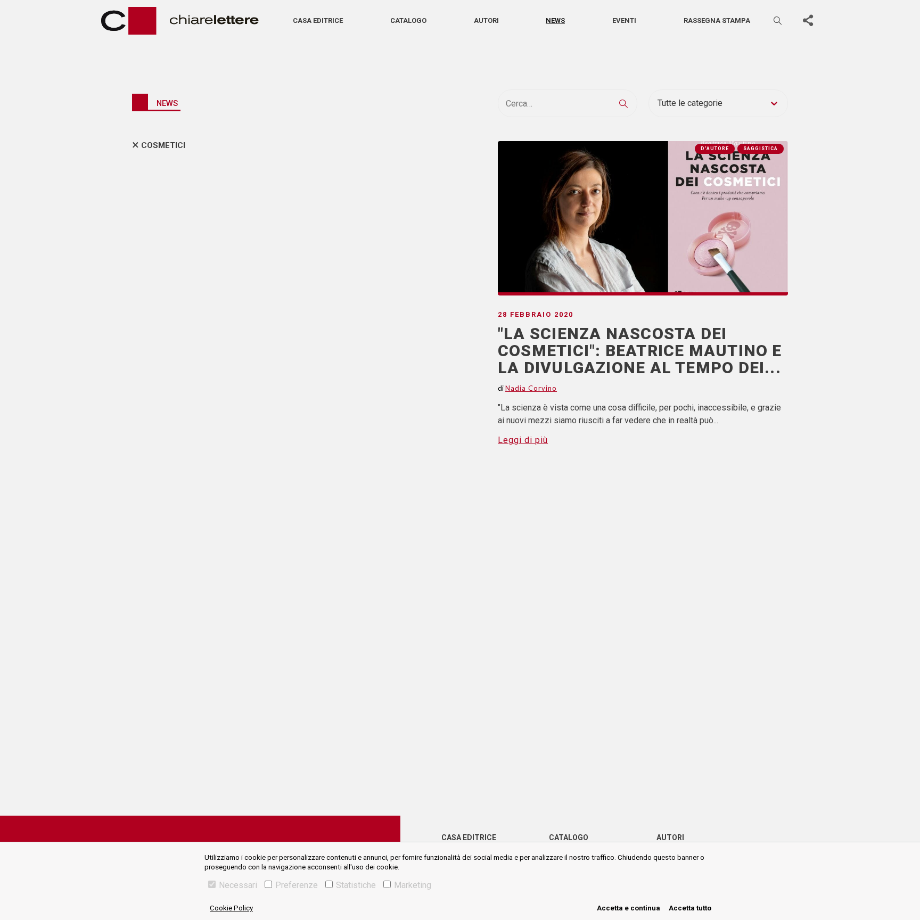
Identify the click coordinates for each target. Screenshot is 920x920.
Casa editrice (318, 20)
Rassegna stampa (717, 20)
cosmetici (163, 145)
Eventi (624, 20)
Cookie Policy (231, 908)
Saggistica (760, 148)
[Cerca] (778, 20)
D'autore (715, 148)
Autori (486, 20)
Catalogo (408, 20)
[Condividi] (807, 20)
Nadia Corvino (531, 388)
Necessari (238, 885)
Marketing (412, 885)
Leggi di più (523, 440)
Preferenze (296, 885)
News (555, 20)
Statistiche (356, 885)
